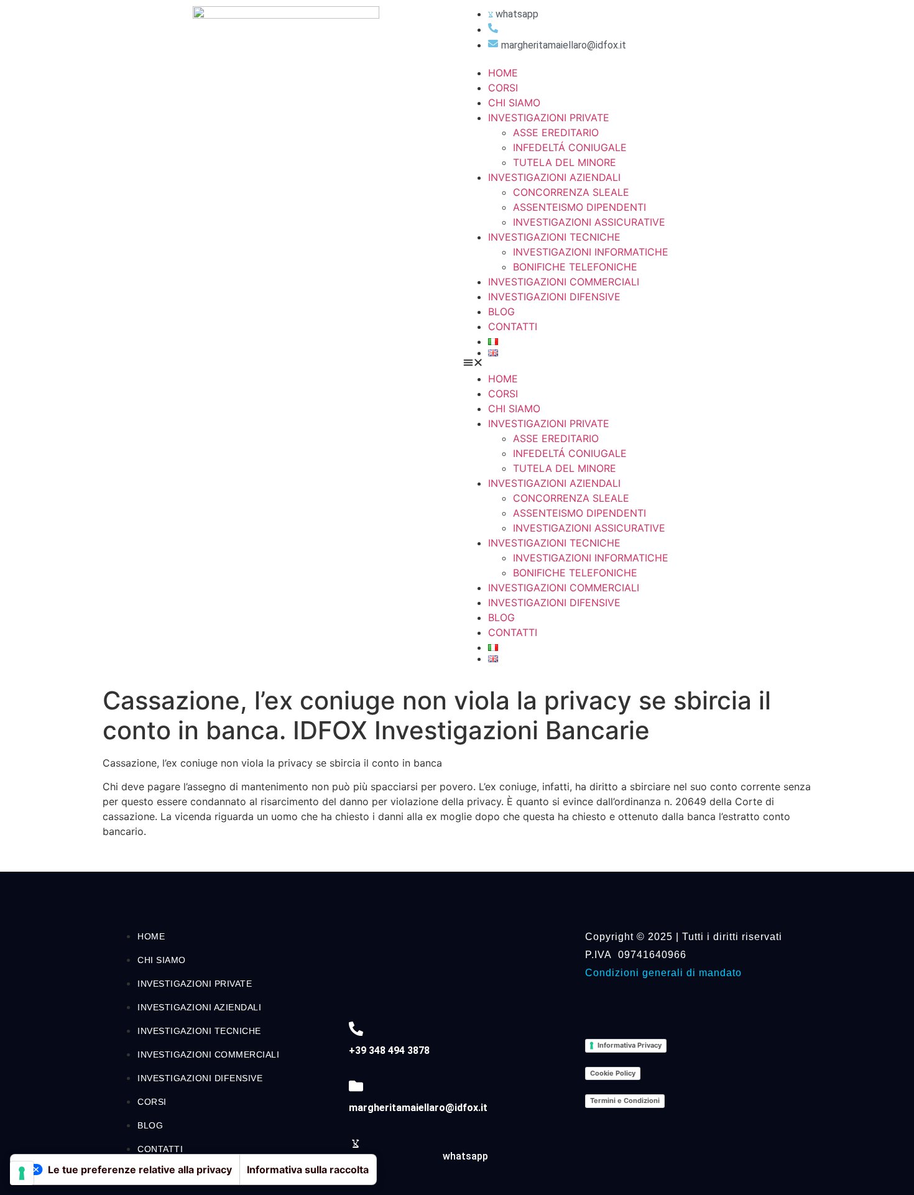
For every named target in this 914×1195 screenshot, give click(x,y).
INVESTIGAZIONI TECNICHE (554, 237)
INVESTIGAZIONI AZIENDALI (554, 177)
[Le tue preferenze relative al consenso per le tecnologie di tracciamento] (22, 1173)
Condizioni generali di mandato (663, 972)
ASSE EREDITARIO (556, 132)
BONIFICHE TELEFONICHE (575, 267)
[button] (634, 363)
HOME (503, 73)
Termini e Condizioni (625, 1100)
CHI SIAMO (514, 102)
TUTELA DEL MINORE (564, 162)
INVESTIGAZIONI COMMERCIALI (563, 281)
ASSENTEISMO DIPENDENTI (579, 207)
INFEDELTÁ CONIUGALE (570, 147)
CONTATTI (512, 326)
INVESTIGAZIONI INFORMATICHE (590, 252)
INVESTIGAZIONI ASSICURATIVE (589, 222)
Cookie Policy (612, 1073)
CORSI (503, 87)
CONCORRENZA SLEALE (571, 192)
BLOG (501, 311)
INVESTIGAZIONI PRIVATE (548, 117)
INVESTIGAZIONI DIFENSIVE (554, 296)
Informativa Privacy (630, 1045)
